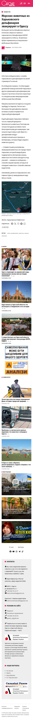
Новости (7, 12)
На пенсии (9, 671)
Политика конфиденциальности (7, 707)
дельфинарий (14, 233)
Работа (8, 673)
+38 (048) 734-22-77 (12, 591)
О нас (11, 547)
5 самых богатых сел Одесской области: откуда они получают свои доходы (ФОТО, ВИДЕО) (16, 339)
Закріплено (21, 3)
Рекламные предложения (15, 613)
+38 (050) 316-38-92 (12, 616)
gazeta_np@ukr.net (13, 618)
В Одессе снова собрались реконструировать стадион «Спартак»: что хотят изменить (16, 464)
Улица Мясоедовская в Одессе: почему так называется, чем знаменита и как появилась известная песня (16, 512)
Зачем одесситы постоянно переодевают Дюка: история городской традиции (16, 400)
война (8, 233)
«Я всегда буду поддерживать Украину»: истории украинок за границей (14, 537)
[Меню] (24, 3)
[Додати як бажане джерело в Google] (5, 227)
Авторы (21, 547)
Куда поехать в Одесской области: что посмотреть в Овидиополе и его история (15, 306)
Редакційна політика (17, 707)
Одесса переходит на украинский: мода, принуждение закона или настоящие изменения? (15, 274)
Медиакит (10, 611)
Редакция (8, 47)
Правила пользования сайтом (25, 708)
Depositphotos (10, 675)
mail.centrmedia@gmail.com (15, 593)
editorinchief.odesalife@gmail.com (17, 601)
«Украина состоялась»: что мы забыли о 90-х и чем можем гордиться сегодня (16, 489)
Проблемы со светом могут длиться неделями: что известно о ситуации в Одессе (14, 432)
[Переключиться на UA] (29, 3)
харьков (26, 233)
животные (21, 233)
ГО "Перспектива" (12, 678)
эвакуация (4, 236)
